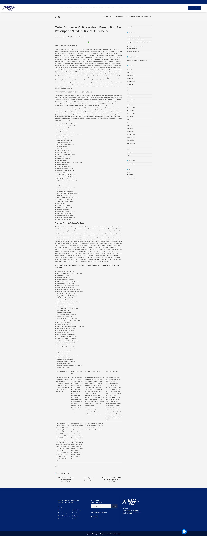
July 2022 (129, 119)
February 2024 (130, 75)
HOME (61, 8)
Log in (128, 172)
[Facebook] (92, 516)
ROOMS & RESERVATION (81, 8)
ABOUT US (120, 8)
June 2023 (129, 90)
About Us (74, 518)
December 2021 (131, 134)
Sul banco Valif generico (133, 51)
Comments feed (131, 176)
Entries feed (130, 174)
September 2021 (131, 143)
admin (59, 37)
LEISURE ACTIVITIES (130, 8)
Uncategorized (80, 37)
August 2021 (130, 146)
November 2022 (131, 107)
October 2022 (130, 110)
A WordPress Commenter (133, 60)
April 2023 (129, 93)
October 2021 (130, 140)
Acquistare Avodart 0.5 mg (133, 36)
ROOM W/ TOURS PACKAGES (96, 8)
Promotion (61, 518)
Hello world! (144, 60)
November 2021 (131, 137)
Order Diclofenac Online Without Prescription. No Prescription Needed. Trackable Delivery (146, 16)
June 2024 (129, 69)
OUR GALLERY (141, 8)
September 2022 (131, 113)
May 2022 (129, 125)
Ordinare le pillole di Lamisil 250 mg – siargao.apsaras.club (111, 479)
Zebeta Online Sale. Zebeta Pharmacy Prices (66, 479)
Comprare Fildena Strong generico (135, 39)
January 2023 (130, 102)
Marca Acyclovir (88, 478)
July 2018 (129, 155)
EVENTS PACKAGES (110, 8)
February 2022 (130, 128)
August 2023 (130, 84)
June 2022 (129, 122)
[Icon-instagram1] (96, 516)
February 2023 (130, 99)
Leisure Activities (76, 510)
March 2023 (130, 96)
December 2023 (131, 81)
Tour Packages (75, 513)
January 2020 (130, 152)
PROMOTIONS (69, 8)
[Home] (104, 16)
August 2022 (130, 116)
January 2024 (130, 78)
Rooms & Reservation (64, 515)
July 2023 (129, 87)
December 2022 (131, 105)
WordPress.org (130, 178)
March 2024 (130, 72)
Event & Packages (63, 513)
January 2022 (130, 131)
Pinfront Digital (117, 534)
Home (59, 510)
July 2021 (129, 149)
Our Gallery (75, 515)
